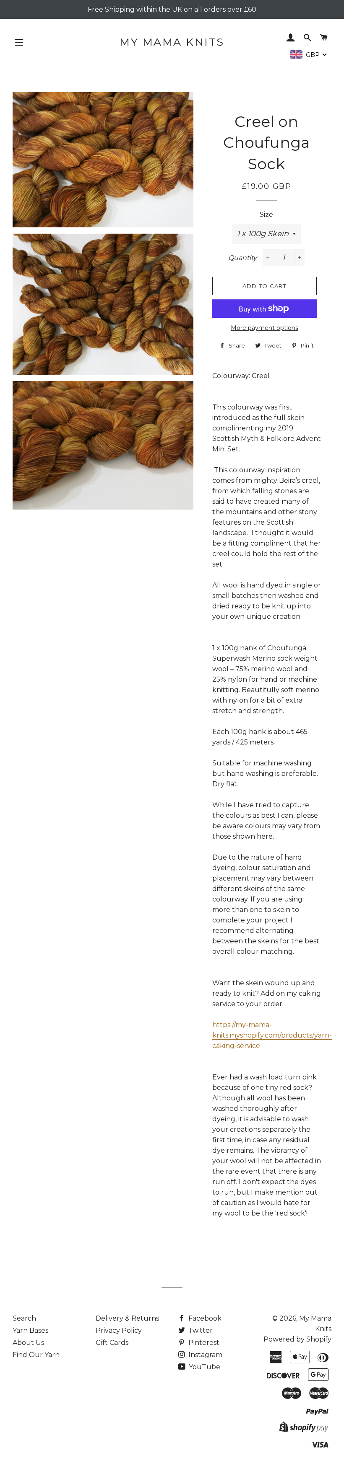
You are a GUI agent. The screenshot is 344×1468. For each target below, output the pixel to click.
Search (24, 1318)
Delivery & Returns (127, 1318)
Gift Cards (112, 1343)
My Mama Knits (172, 42)
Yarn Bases (30, 1330)
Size (266, 215)
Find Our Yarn (36, 1355)
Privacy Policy (119, 1330)
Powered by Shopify (297, 1339)
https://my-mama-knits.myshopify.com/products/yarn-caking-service (272, 1035)
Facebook (204, 1318)
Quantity (242, 258)
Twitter (200, 1330)
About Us (28, 1343)
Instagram (204, 1355)
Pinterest (203, 1343)
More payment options (264, 328)
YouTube (203, 1367)
